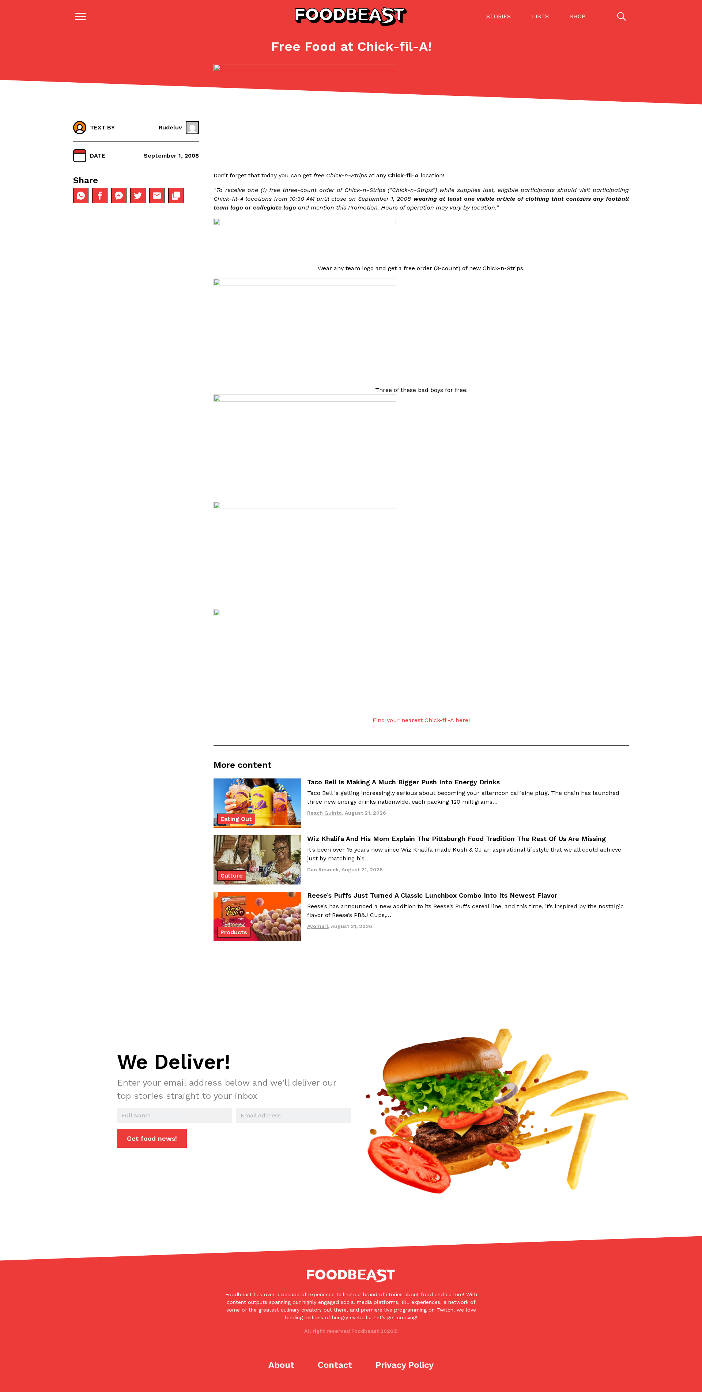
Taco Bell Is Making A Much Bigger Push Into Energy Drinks (403, 782)
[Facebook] (99, 195)
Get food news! (152, 1138)
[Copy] (176, 195)
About (281, 1365)
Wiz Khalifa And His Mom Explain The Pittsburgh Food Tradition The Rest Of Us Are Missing (456, 838)
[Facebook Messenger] (119, 195)
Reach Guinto (324, 813)
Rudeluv (170, 127)
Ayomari (317, 926)
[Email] (157, 195)
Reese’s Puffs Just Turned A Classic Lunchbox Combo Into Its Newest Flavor (432, 895)
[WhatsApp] (80, 195)
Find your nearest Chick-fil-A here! (421, 720)
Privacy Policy (404, 1365)
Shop (577, 16)
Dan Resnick (323, 869)
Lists (540, 16)
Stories (498, 16)
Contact (335, 1365)
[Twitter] (138, 195)
